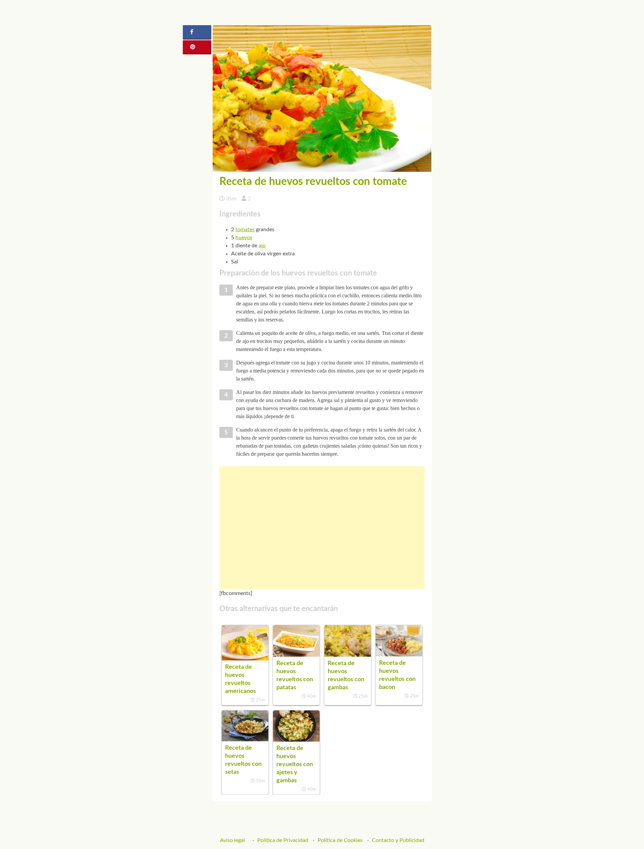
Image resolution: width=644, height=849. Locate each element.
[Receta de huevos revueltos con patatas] (296, 655)
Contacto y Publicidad (398, 840)
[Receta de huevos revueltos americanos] (245, 658)
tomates (245, 229)
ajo (262, 245)
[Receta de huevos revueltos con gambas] (347, 655)
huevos (243, 237)
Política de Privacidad (282, 840)
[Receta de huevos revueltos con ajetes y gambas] (296, 740)
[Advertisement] (322, 527)
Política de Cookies (340, 840)
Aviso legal (232, 840)
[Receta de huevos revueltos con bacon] (399, 654)
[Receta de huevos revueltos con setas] (245, 739)
